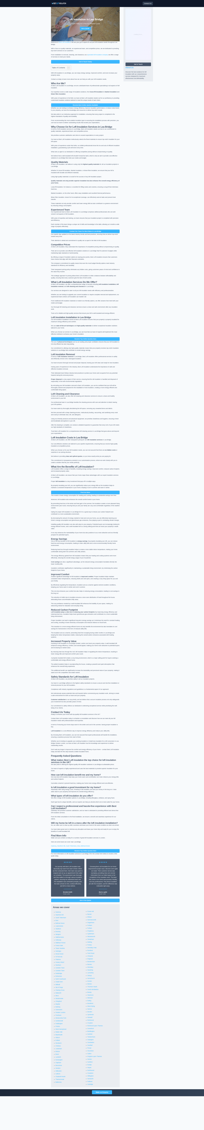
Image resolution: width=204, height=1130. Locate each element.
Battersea (58, 1082)
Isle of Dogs (59, 987)
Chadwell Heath (60, 1076)
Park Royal (90, 953)
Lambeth (58, 1057)
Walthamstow (59, 937)
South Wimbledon (92, 989)
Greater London (60, 1012)
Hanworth (90, 1078)
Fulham (89, 925)
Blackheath (58, 1035)
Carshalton (90, 1042)
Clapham (58, 1062)
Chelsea (58, 1046)
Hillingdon (90, 1076)
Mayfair (57, 1004)
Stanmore (90, 995)
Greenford (90, 1028)
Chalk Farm (59, 982)
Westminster (59, 998)
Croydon (90, 1023)
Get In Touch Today (85, 62)
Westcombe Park (60, 1018)
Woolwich (58, 1043)
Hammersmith (91, 920)
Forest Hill (90, 911)
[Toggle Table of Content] (67, 67)
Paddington (59, 1023)
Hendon (57, 1068)
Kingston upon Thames (94, 1056)
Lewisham (58, 1048)
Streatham (90, 939)
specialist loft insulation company (98, 55)
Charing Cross (59, 990)
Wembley (90, 967)
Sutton (89, 1053)
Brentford (90, 1003)
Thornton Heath (92, 986)
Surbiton (90, 1062)
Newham (58, 965)
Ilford (57, 995)
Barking (57, 1007)
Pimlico (57, 1026)
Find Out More (85, 492)
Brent (57, 1054)
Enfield (57, 1040)
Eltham (89, 917)
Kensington (58, 1060)
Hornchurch (91, 978)
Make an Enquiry (102, 1092)
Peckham (58, 1015)
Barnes (89, 964)
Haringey (58, 951)
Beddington (90, 1031)
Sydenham (90, 934)
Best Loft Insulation (65, 42)
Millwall (57, 984)
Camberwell (59, 1021)
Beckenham (91, 961)
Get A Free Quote (85, 900)
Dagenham (90, 922)
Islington (58, 934)
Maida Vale (58, 1032)
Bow (78, 846)
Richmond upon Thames (95, 1026)
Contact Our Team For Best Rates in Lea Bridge (85, 231)
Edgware (90, 959)
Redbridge (58, 973)
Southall (89, 1045)
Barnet (89, 914)
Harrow (89, 1009)
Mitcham (90, 998)
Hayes (89, 1067)
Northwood (90, 1070)
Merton (89, 984)
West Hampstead (60, 1029)
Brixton (57, 1051)
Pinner (89, 1048)
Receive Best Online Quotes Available (85, 105)
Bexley (89, 992)
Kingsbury (90, 931)
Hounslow (90, 1051)
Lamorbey (90, 973)
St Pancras (58, 956)
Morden (89, 1012)
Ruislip (89, 1065)
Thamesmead (59, 1079)
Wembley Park (92, 947)
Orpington (90, 1039)
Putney (89, 945)
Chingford (58, 1001)
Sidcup (89, 975)
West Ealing (91, 1006)
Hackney (53, 846)
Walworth (58, 993)
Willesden (58, 1071)
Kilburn (57, 1037)
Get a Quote (85, 28)
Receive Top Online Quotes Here (85, 339)
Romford (90, 950)
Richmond (90, 1020)
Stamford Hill (61, 846)
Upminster (90, 1014)
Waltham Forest (60, 943)
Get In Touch (138, 64)
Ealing (89, 1000)
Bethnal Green (85, 846)
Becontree (58, 1065)
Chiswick (90, 956)
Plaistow (58, 959)
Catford (57, 1074)
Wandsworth (91, 936)
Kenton (89, 981)
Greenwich (58, 1009)
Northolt (89, 1034)
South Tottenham (71, 846)
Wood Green (59, 954)
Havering (90, 970)
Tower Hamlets (60, 948)
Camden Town (59, 968)
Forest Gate (59, 945)
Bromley (58, 931)
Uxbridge (90, 1084)
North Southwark (60, 979)
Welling (89, 942)
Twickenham (91, 1037)
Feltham (89, 1081)
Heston (89, 1059)
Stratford (58, 929)
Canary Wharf (59, 962)
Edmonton (58, 976)
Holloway (58, 940)
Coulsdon (90, 1073)
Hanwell (89, 1017)
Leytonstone (59, 926)
